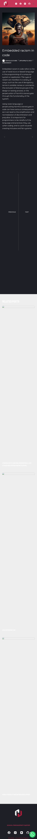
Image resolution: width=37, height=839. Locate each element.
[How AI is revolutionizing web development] (18, 714)
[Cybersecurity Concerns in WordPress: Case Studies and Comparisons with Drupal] (18, 383)
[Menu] (34, 4)
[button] (32, 834)
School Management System (18, 825)
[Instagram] (16, 4)
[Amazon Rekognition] (18, 550)
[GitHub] (29, 4)
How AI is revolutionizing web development (16, 795)
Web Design (6, 63)
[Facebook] (20, 4)
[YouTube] (25, 4)
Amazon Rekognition (8, 630)
